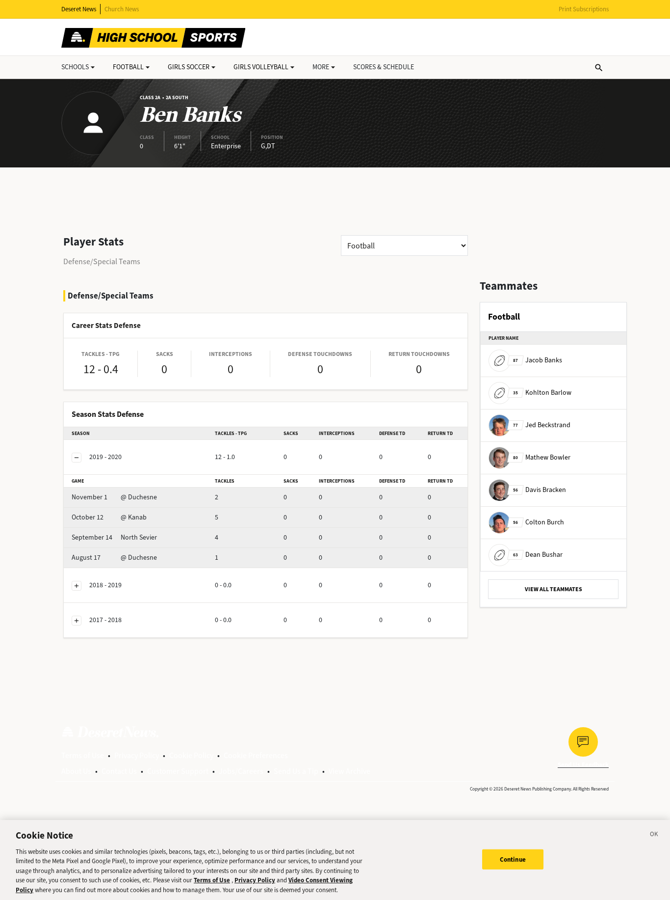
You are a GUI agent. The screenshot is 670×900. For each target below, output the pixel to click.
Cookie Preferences (256, 755)
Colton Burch (538, 522)
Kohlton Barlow (542, 392)
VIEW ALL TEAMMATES (553, 589)
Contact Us (119, 771)
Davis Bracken (539, 489)
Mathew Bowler (541, 457)
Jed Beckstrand (541, 425)
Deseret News (78, 9)
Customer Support (177, 771)
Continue (513, 859)
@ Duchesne (114, 497)
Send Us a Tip (296, 771)
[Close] (654, 835)
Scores (383, 67)
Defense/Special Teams (101, 261)
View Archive (349, 771)
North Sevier (114, 537)
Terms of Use (82, 755)
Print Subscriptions (584, 9)
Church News (121, 9)
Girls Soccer (188, 67)
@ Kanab (109, 517)
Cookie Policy (191, 755)
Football (128, 67)
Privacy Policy (136, 755)
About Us (76, 771)
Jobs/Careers (241, 771)
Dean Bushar (538, 554)
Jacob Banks (537, 360)
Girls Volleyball (260, 67)
